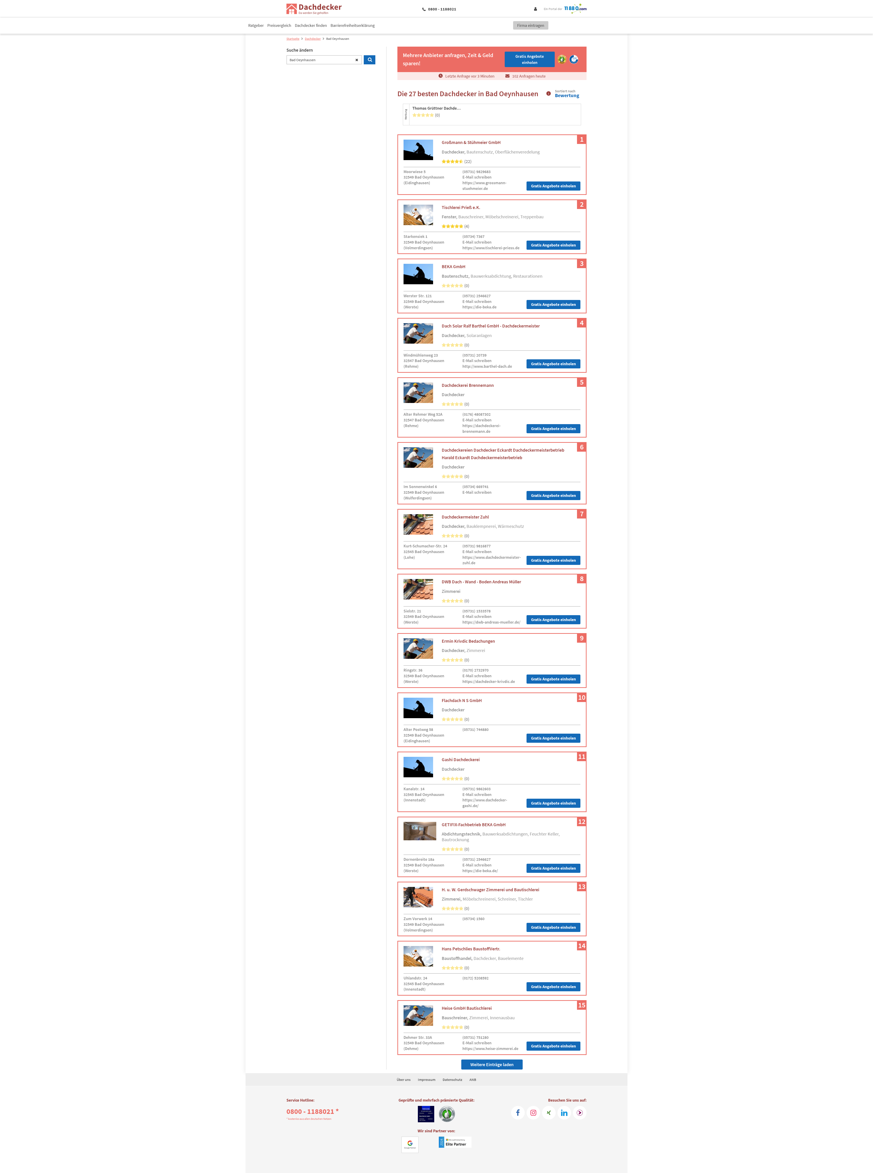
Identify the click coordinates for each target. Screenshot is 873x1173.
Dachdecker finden (311, 25)
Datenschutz (452, 1079)
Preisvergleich (279, 25)
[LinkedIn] (564, 1113)
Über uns (404, 1079)
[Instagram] (533, 1113)
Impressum (426, 1079)
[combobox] (324, 59)
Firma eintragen (530, 25)
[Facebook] (518, 1113)
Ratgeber (256, 25)
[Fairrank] (580, 1113)
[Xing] (549, 1113)
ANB (472, 1079)
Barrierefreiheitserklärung (353, 25)
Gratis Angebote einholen (553, 186)
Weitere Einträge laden (492, 1064)
